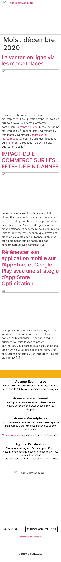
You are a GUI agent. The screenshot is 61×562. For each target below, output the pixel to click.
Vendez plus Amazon (13, 435)
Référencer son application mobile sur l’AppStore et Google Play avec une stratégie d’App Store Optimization (30, 268)
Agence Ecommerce (30, 381)
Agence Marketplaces (30, 418)
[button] (56, 17)
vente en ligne (29, 126)
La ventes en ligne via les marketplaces (28, 60)
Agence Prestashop (30, 444)
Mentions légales (25, 537)
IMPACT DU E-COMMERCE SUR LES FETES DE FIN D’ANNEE (30, 160)
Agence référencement (30, 398)
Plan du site (37, 537)
